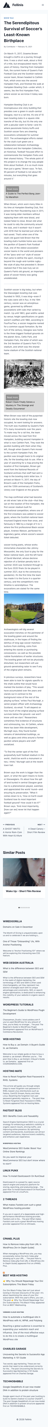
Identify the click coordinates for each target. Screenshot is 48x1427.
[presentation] (24, 872)
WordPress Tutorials (18, 1004)
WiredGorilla (12, 921)
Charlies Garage (14, 1348)
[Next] (40, 881)
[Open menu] (42, 5)
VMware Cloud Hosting (13, 1312)
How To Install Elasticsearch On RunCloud (23, 1176)
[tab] (19, 907)
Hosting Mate (12, 1071)
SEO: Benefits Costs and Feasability (20, 1116)
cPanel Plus (11, 1238)
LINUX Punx (10, 1170)
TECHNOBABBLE (13, 1381)
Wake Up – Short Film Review (23, 891)
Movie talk (9, 18)
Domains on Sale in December (18, 927)
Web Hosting (12, 1039)
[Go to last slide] (7, 881)
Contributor (10, 47)
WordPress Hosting (12, 1143)
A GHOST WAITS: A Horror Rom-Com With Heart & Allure (12, 830)
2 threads (10, 1199)
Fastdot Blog (12, 1110)
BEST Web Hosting (15, 1275)
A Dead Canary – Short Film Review (36, 829)
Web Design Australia (18, 962)
